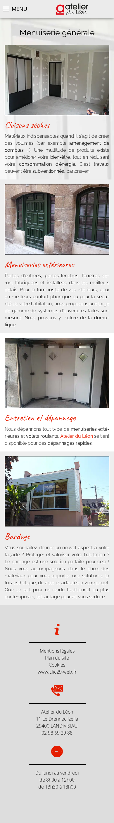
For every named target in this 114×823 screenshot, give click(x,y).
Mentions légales (57, 651)
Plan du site (57, 658)
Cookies (57, 665)
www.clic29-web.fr (57, 672)
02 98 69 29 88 (57, 733)
